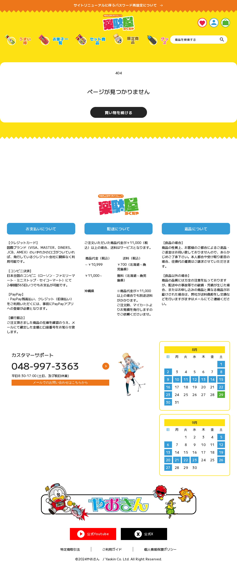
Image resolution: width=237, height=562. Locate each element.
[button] (225, 22)
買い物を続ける (118, 112)
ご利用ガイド (112, 549)
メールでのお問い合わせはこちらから (60, 382)
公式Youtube (98, 533)
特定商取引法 (70, 549)
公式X (148, 533)
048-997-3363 (45, 365)
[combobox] (198, 39)
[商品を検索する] (222, 40)
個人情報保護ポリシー (160, 549)
